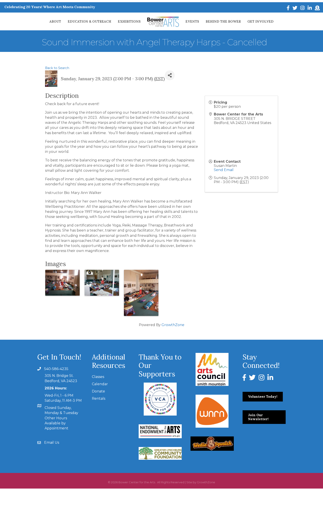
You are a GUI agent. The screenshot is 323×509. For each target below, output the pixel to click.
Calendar (100, 384)
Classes (98, 377)
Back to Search (57, 68)
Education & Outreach (89, 21)
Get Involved (260, 21)
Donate (98, 391)
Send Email (224, 170)
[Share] (170, 75)
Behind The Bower (223, 21)
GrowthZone (173, 325)
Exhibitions (129, 21)
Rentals (98, 398)
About (55, 21)
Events (192, 21)
